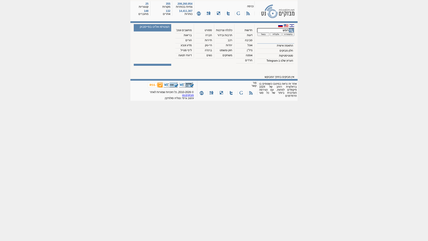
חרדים (248, 60)
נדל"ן (249, 50)
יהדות (229, 45)
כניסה (250, 6)
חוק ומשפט (226, 50)
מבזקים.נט (188, 95)
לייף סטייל (186, 50)
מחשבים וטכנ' (184, 30)
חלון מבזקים (286, 50)
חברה (208, 35)
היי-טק (208, 45)
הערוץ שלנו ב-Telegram (279, 60)
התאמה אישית (285, 45)
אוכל (249, 45)
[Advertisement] (234, 70)
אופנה (249, 55)
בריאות (188, 35)
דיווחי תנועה (185, 55)
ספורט (208, 30)
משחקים (227, 55)
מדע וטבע (186, 45)
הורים (188, 40)
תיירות (208, 40)
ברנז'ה (208, 50)
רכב (230, 40)
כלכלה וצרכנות (224, 30)
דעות (249, 35)
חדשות (248, 30)
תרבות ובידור (224, 35)
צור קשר (253, 84)
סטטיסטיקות (286, 55)
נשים (209, 55)
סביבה (248, 40)
